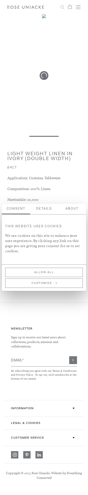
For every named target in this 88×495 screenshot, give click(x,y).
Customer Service (27, 437)
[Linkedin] (39, 454)
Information (22, 408)
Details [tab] (44, 208)
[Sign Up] (73, 360)
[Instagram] (14, 454)
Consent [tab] (16, 208)
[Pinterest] (27, 454)
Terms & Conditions (65, 370)
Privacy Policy (24, 374)
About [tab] (72, 208)
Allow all (44, 272)
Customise (42, 283)
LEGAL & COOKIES (26, 423)
